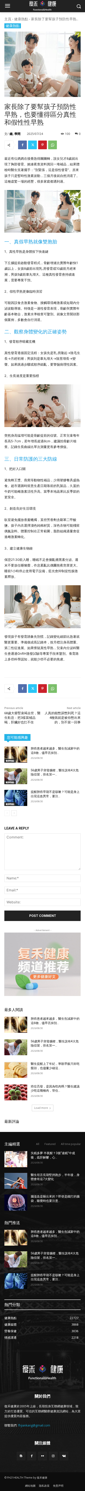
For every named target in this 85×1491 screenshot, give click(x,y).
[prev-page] (7, 813)
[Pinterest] (42, 145)
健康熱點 (21, 19)
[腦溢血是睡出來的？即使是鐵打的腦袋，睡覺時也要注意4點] (15, 1202)
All (37, 1144)
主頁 (7, 19)
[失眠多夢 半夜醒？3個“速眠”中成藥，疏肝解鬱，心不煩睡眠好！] (15, 1159)
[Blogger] (21, 1456)
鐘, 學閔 (15, 134)
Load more (41, 1108)
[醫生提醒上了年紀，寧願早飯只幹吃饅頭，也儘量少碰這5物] (15, 1070)
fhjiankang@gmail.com (34, 1425)
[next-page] (14, 813)
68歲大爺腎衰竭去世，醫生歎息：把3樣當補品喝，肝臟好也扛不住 (22, 717)
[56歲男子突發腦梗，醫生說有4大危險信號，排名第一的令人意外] (15, 776)
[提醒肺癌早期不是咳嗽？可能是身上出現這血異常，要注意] (15, 798)
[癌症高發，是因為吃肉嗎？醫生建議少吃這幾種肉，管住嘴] (15, 1092)
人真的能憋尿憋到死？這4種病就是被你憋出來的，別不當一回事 (63, 717)
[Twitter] (32, 145)
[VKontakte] (64, 1456)
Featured (50, 1144)
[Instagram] (53, 1456)
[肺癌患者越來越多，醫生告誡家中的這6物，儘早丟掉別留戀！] (15, 754)
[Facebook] (22, 145)
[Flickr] (42, 1456)
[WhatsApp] (52, 145)
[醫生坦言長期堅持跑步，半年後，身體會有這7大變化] (15, 1181)
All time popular (71, 1144)
